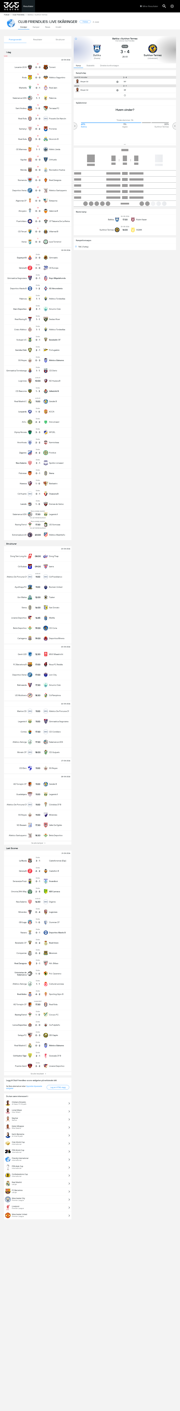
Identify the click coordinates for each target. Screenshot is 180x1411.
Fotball (6, 15)
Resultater (28, 6)
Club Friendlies (18, 15)
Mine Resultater (150, 6)
